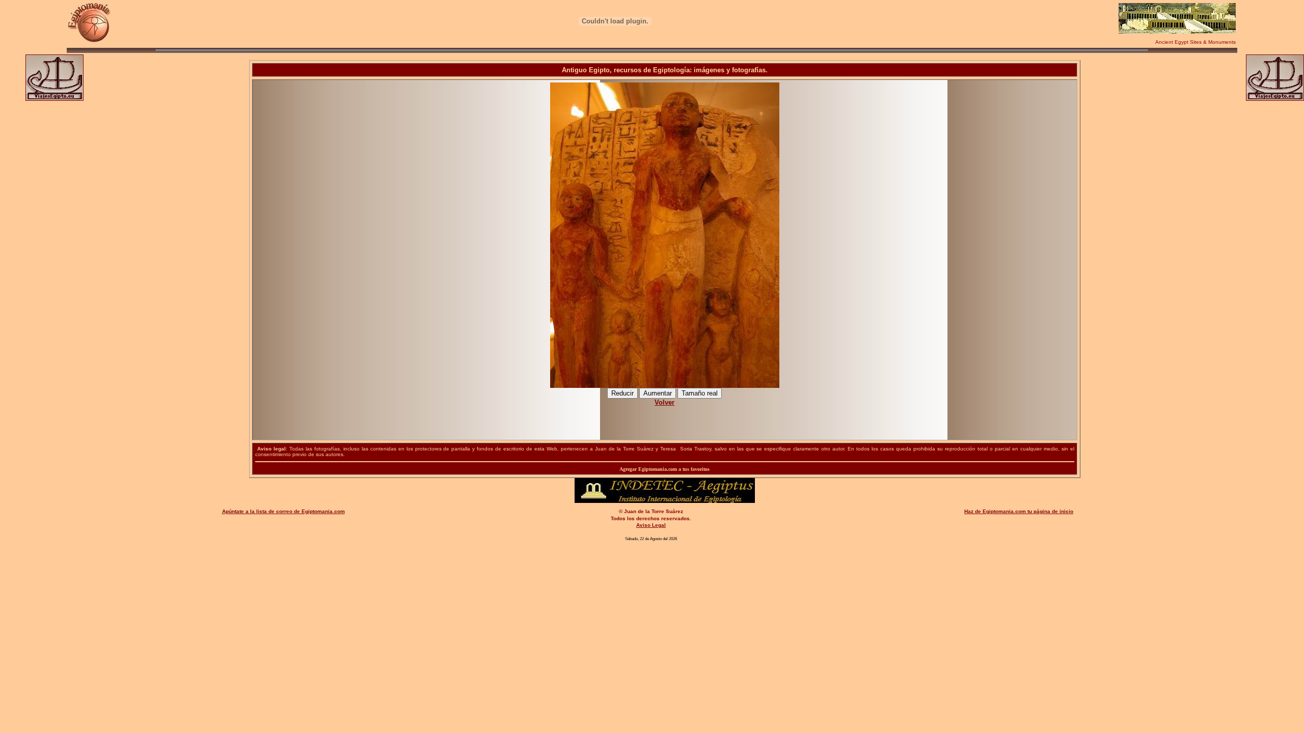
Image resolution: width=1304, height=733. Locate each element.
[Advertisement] (664, 417)
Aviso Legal (651, 525)
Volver (664, 402)
